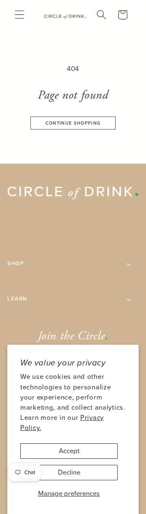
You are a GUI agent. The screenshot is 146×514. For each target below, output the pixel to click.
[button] (19, 15)
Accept (69, 451)
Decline (69, 472)
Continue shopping (73, 123)
